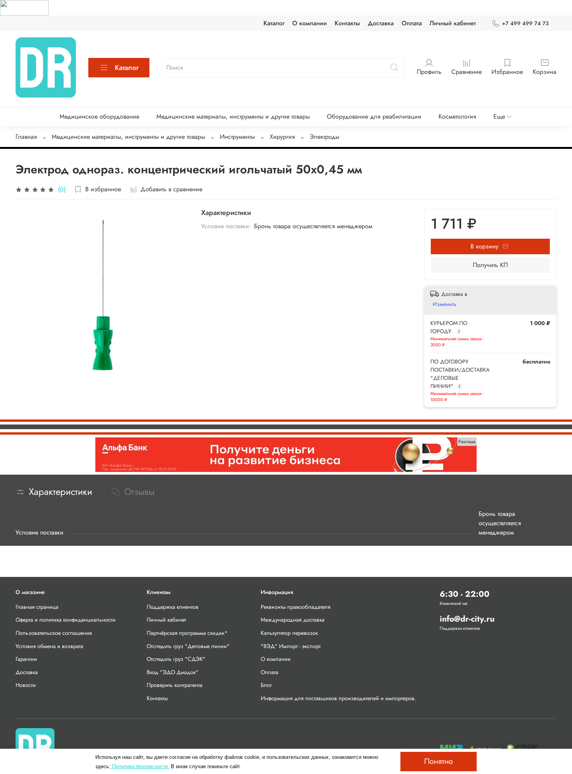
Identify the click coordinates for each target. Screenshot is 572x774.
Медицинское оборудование (99, 116)
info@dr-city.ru (467, 619)
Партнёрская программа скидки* (187, 633)
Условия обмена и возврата (49, 646)
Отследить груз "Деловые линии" (188, 646)
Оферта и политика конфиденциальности (66, 620)
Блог (266, 685)
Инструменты (237, 136)
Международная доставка (293, 620)
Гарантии (26, 659)
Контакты (347, 23)
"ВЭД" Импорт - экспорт (291, 646)
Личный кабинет (453, 23)
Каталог (273, 23)
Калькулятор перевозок (289, 633)
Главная (26, 136)
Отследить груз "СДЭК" (176, 659)
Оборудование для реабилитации (374, 116)
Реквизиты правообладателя (295, 607)
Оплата (412, 23)
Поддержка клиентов (172, 607)
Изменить (444, 304)
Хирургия (282, 136)
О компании (309, 23)
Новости (26, 685)
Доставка (381, 23)
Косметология (457, 116)
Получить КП (490, 264)
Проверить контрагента (174, 685)
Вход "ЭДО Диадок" (172, 672)
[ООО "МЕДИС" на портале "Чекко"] (24, 7)
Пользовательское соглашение (54, 633)
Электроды (324, 136)
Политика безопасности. (140, 766)
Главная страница (37, 607)
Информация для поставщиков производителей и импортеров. (338, 698)
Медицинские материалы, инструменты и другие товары (233, 116)
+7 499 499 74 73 (525, 23)
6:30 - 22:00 (465, 594)
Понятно (438, 761)
